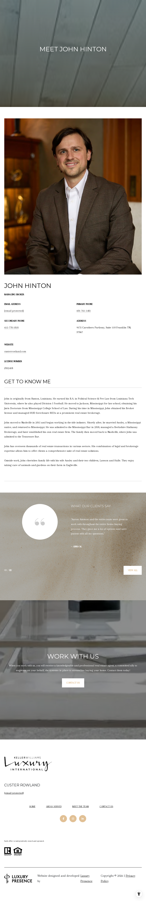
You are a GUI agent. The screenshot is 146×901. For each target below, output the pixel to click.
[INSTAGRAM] (73, 818)
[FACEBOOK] (63, 818)
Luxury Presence (86, 878)
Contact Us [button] (73, 682)
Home (32, 806)
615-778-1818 (11, 327)
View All (132, 570)
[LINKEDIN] (82, 818)
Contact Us (106, 806)
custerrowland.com (15, 351)
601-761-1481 (84, 310)
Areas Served (54, 806)
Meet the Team (80, 806)
